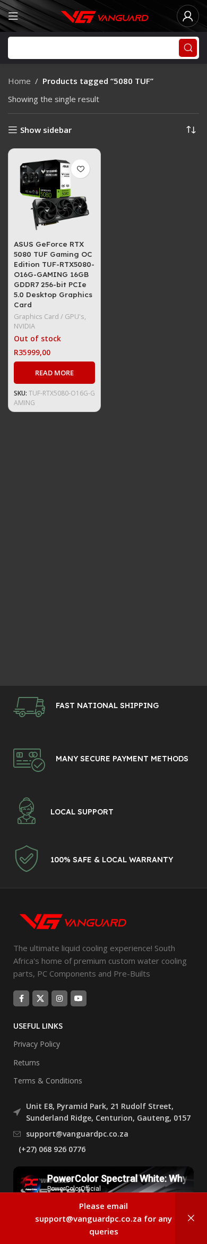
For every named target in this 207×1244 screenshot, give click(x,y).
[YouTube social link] (79, 998)
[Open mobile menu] (13, 16)
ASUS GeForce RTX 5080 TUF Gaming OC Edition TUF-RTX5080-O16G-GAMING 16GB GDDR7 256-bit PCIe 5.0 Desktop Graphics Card (54, 273)
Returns (26, 1062)
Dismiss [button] (191, 1218)
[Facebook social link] (21, 998)
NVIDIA (24, 326)
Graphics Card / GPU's (49, 316)
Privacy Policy (36, 1044)
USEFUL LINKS (38, 1026)
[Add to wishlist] (80, 168)
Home (19, 80)
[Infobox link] (103, 707)
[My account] (187, 16)
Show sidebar (46, 130)
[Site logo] (103, 15)
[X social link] (40, 998)
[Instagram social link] (59, 998)
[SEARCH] (188, 48)
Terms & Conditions (47, 1080)
